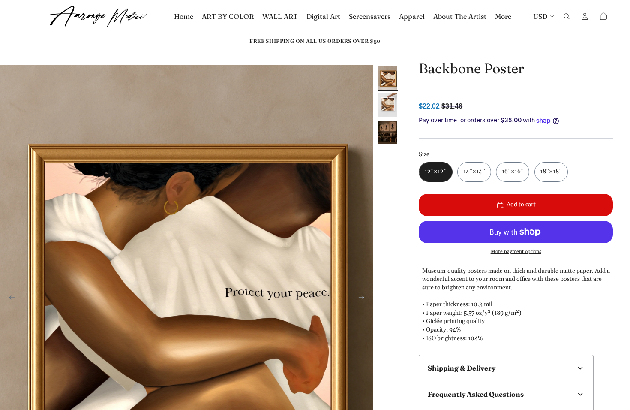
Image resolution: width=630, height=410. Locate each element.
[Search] (566, 16)
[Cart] (603, 16)
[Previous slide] (9, 298)
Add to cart (521, 204)
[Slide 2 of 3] (387, 105)
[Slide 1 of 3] (387, 78)
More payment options (516, 251)
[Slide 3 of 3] (387, 132)
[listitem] (503, 16)
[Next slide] (363, 298)
